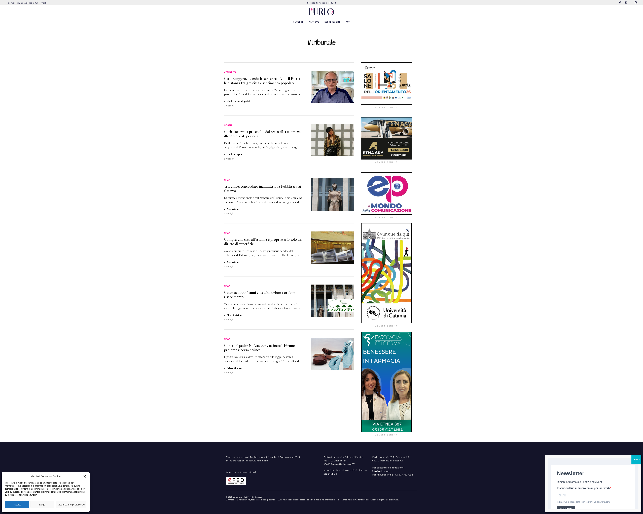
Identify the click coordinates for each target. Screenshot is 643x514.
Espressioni (332, 22)
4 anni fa (228, 213)
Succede (298, 22)
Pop (348, 22)
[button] (84, 476)
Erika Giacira (234, 368)
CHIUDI (636, 459)
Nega (42, 504)
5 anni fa (228, 372)
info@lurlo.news (380, 471)
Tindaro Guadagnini (238, 101)
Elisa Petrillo (234, 315)
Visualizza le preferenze (71, 504)
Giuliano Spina (235, 154)
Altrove (314, 22)
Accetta (17, 504)
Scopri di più (331, 473)
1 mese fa (229, 105)
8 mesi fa (229, 158)
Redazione (233, 209)
